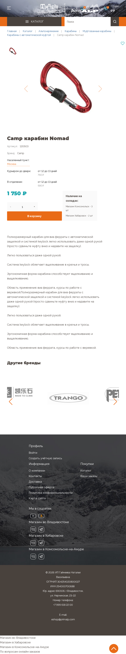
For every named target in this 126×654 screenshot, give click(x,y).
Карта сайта (37, 498)
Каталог (37, 21)
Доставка (35, 481)
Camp (20, 153)
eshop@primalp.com (63, 619)
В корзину (34, 216)
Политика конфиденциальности (51, 492)
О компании (37, 470)
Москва (11, 164)
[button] (115, 401)
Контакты (35, 476)
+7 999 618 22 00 (63, 604)
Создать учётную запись (45, 458)
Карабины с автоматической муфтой (29, 35)
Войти (33, 452)
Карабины (71, 31)
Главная (12, 31)
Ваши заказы (88, 476)
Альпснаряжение (49, 31)
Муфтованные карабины (97, 31)
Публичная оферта (41, 487)
